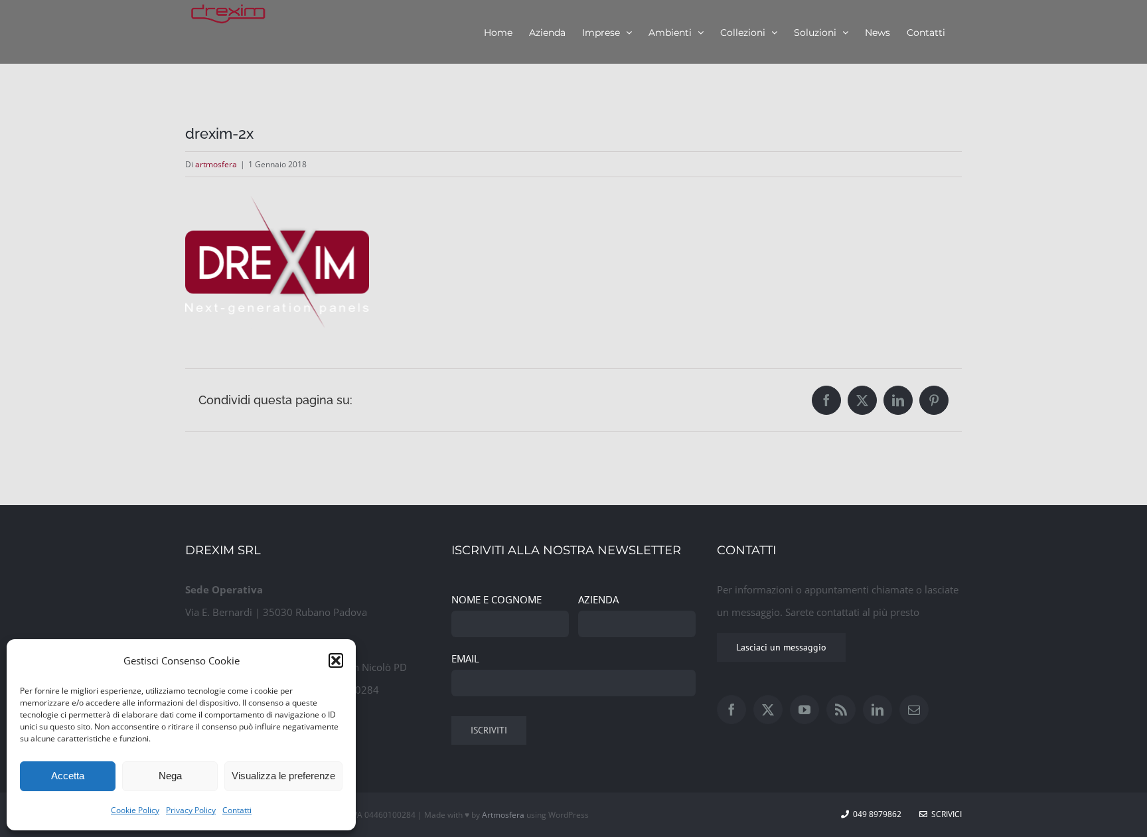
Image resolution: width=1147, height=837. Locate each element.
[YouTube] (804, 709)
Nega (170, 775)
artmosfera (216, 164)
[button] (336, 660)
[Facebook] (731, 709)
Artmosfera (503, 814)
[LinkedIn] (877, 709)
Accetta (67, 775)
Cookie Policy (135, 810)
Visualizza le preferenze (283, 775)
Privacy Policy (191, 810)
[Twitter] (768, 709)
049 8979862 (877, 814)
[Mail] (914, 709)
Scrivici (944, 814)
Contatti (237, 810)
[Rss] (841, 709)
